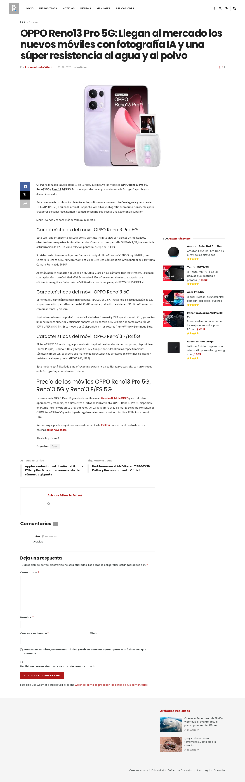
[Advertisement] (194, 204)
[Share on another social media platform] (25, 204)
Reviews (85, 8)
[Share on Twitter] (25, 195)
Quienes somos (138, 770)
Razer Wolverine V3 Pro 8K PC (205, 314)
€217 (202, 329)
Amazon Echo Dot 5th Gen (205, 246)
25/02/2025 (64, 67)
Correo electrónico (34, 633)
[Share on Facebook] (25, 186)
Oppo (55, 446)
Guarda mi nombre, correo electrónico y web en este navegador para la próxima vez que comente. (85, 651)
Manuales (103, 8)
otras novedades (56, 430)
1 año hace (51, 536)
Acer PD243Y (195, 292)
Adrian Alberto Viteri (38, 67)
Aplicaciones (125, 8)
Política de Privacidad (180, 770)
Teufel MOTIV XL (198, 267)
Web (93, 633)
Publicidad (158, 770)
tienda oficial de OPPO (115, 398)
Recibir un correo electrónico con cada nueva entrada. (58, 666)
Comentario (29, 572)
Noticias (69, 8)
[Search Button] (234, 8)
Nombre (27, 617)
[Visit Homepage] (14, 8)
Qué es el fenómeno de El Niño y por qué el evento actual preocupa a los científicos (203, 722)
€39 (198, 354)
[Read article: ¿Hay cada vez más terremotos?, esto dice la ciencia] (171, 744)
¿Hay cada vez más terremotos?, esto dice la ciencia (200, 741)
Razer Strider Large (200, 341)
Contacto (219, 770)
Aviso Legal (203, 770)
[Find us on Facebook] (214, 8)
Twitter (105, 425)
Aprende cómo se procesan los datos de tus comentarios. (111, 685)
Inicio (30, 8)
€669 (204, 280)
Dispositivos (48, 8)
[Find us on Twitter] (220, 8)
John (36, 536)
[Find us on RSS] (226, 8)
